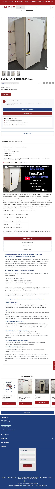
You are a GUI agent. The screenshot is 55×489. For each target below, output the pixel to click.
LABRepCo (7, 87)
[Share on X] (47, 83)
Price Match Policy (27, 133)
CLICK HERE (6, 162)
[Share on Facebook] (44, 83)
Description (5, 141)
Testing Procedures (27, 238)
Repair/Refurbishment (27, 242)
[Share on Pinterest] (53, 83)
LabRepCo (4, 400)
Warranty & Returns (27, 246)
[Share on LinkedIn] (50, 83)
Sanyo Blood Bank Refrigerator (39, 396)
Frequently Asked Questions (15, 141)
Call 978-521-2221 (27, 113)
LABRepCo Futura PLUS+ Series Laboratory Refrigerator (8, 397)
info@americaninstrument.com (8, 430)
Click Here (36, 485)
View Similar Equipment (27, 109)
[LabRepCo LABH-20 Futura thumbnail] (3, 73)
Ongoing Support (27, 249)
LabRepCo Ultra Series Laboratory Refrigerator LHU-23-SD (25, 397)
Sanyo (36, 398)
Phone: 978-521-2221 (6, 425)
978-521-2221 (29, 10)
